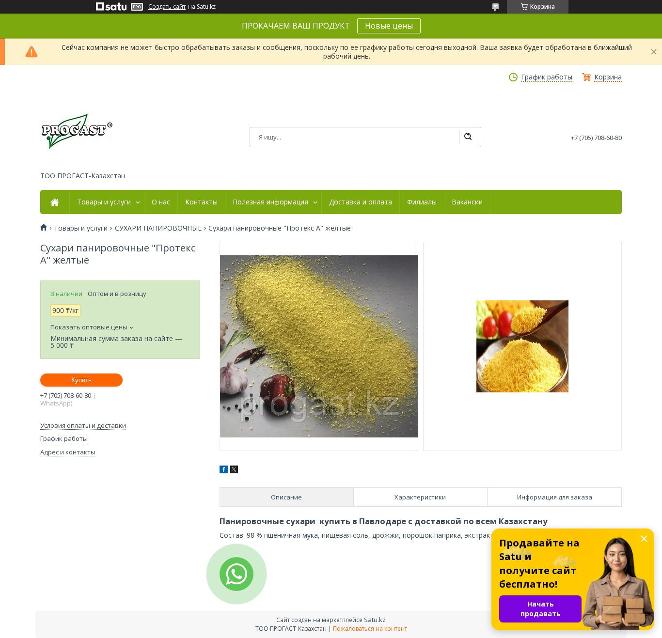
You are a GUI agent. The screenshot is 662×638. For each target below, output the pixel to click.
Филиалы (422, 202)
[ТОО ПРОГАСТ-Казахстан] (76, 130)
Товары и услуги (104, 202)
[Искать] (467, 137)
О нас (161, 202)
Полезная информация (270, 202)
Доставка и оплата (360, 202)
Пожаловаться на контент (370, 628)
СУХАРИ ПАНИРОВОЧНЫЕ (158, 228)
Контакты (201, 202)
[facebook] (224, 470)
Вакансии (467, 202)
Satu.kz (375, 619)
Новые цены (389, 25)
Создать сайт (167, 6)
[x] (234, 470)
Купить (81, 380)
